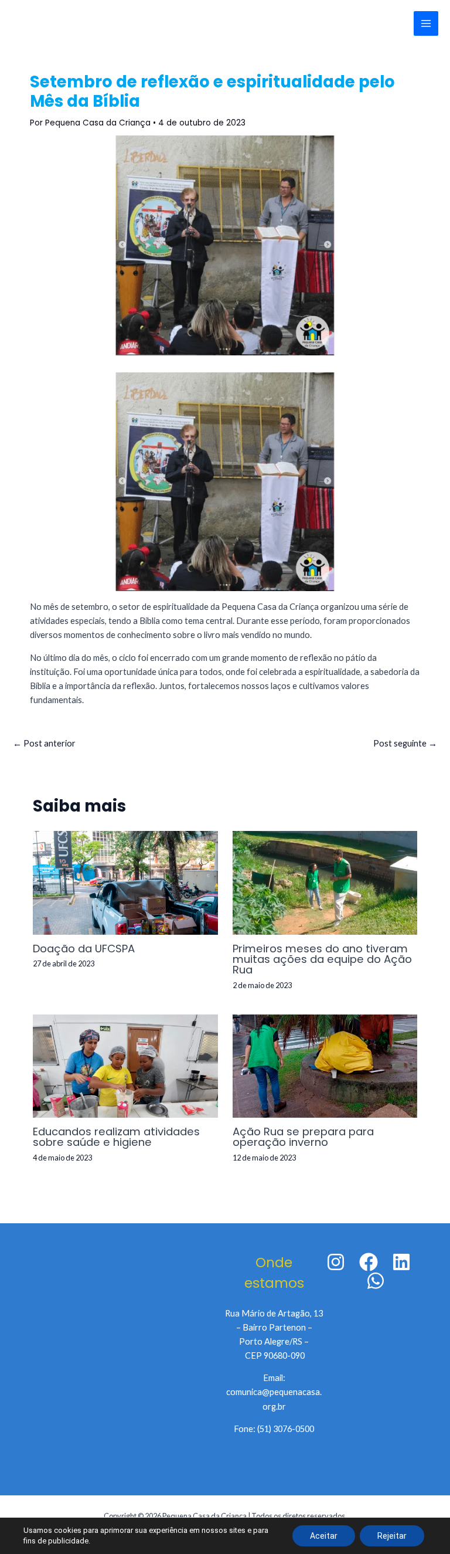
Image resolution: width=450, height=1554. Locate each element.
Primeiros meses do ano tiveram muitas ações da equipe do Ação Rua (322, 959)
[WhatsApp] (375, 1280)
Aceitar (324, 1536)
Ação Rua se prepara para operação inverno (303, 1136)
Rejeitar (392, 1536)
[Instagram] (335, 1262)
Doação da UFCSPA (84, 948)
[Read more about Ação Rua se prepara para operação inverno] (325, 1065)
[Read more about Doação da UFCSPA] (125, 882)
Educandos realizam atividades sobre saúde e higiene (116, 1136)
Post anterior (44, 743)
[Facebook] (368, 1262)
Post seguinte (405, 743)
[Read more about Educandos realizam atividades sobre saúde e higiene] (125, 1065)
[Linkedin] (401, 1262)
